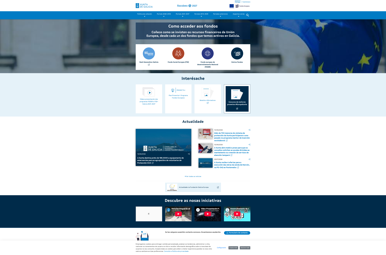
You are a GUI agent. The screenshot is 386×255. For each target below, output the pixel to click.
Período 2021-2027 (182, 14)
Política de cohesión (144, 14)
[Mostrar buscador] (248, 15)
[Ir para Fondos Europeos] (144, 5)
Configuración (221, 247)
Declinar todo (245, 247)
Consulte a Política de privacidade (176, 251)
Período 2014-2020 (201, 14)
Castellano (246, 2)
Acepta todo (233, 247)
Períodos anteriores (220, 14)
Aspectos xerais (239, 14)
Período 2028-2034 (164, 14)
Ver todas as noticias (193, 176)
